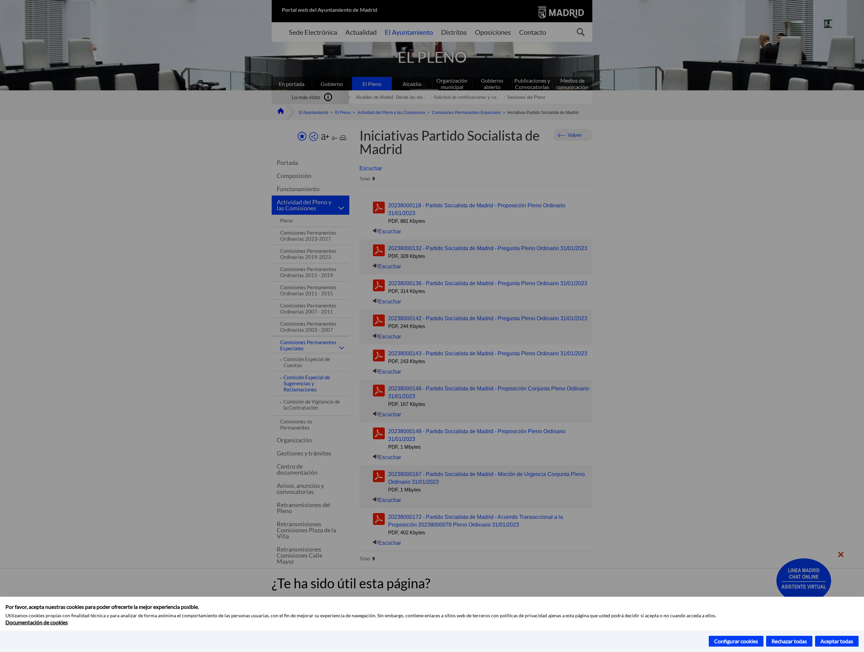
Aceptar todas (836, 641)
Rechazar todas (789, 641)
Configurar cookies (736, 641)
